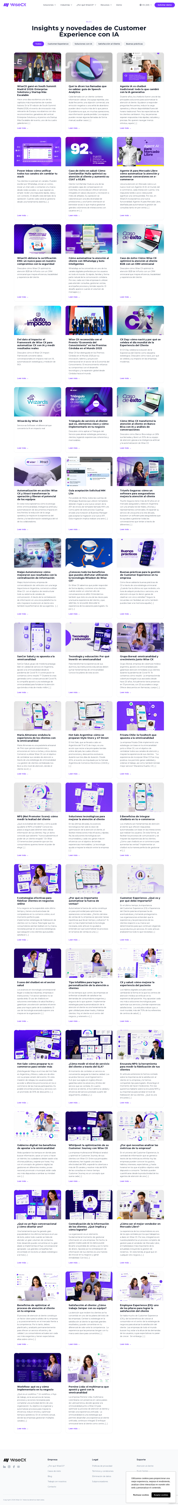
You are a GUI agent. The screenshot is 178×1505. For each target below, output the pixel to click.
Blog (50, 1476)
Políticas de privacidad (102, 1466)
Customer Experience (58, 44)
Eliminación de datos (101, 1476)
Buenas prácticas (134, 44)
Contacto (52, 1487)
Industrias (65, 5)
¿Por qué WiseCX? (85, 5)
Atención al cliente (145, 1466)
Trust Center (142, 1471)
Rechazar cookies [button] (141, 1495)
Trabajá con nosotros (57, 1481)
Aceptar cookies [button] (161, 1495)
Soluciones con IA (83, 44)
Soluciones (48, 5)
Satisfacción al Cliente (109, 44)
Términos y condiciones (102, 1471)
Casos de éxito (54, 1471)
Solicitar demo (165, 5)
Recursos (105, 5)
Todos (38, 44)
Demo (119, 5)
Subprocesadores (100, 1481)
